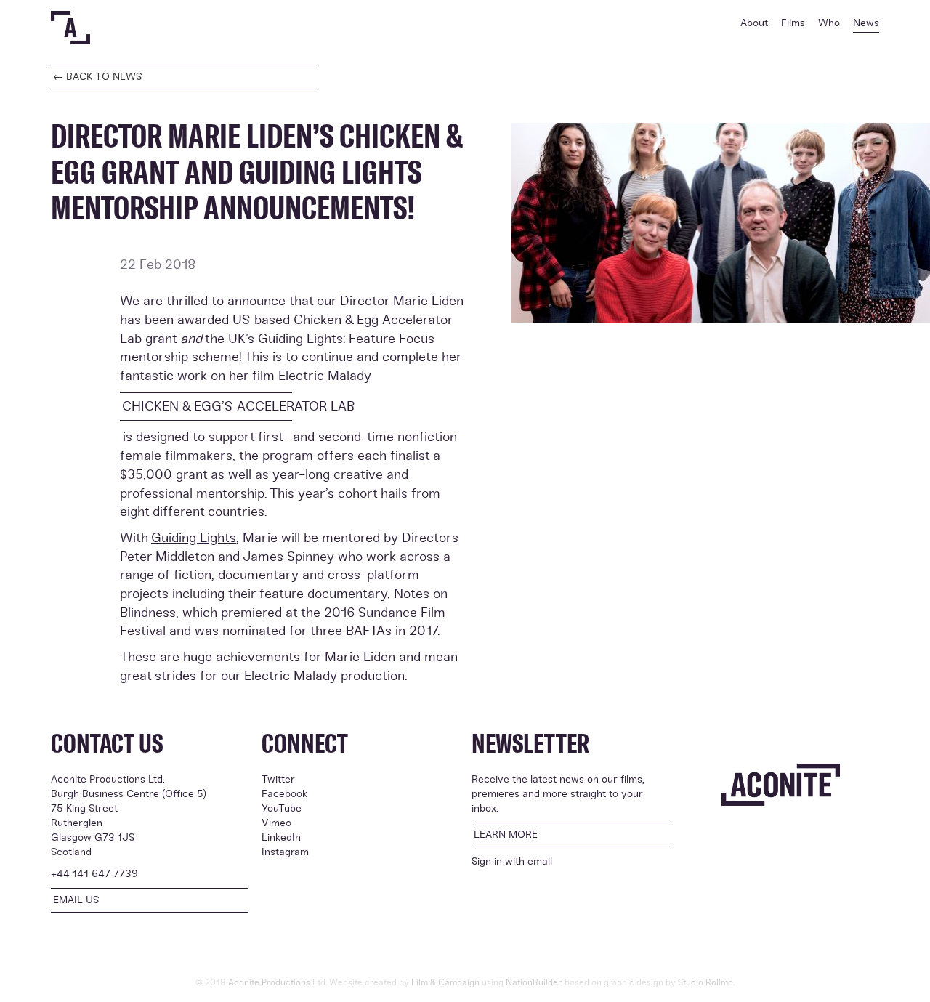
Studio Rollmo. (706, 982)
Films (793, 23)
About (754, 23)
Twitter (278, 779)
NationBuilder (533, 982)
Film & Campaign (445, 982)
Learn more (506, 834)
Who (829, 23)
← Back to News (97, 76)
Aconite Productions (269, 982)
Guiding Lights (193, 538)
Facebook (284, 794)
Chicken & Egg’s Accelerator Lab (207, 406)
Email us (76, 900)
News (866, 23)
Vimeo (276, 823)
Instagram (285, 852)
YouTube (282, 808)
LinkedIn (281, 837)
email (539, 861)
